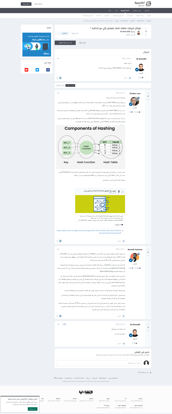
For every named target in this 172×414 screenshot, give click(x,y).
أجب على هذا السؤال (65, 42)
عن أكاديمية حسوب (113, 378)
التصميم (107, 15)
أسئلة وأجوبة (125, 10)
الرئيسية (147, 10)
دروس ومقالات (137, 10)
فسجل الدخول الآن (112, 355)
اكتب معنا (94, 378)
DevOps (98, 15)
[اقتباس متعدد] (130, 78)
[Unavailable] (90, 147)
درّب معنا (88, 378)
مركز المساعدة (59, 378)
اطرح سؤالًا (82, 42)
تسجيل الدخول (37, 4)
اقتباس (125, 78)
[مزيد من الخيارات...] (58, 58)
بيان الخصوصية (69, 378)
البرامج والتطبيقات (88, 15)
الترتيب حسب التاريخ (60, 85)
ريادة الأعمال (139, 15)
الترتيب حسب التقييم (70, 85)
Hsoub (68, 381)
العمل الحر (130, 15)
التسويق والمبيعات (118, 15)
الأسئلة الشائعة (102, 378)
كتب (116, 10)
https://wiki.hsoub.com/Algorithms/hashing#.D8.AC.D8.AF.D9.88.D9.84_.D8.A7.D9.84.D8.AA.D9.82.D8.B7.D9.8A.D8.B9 (89, 232)
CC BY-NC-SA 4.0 (88, 381)
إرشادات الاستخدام (79, 378)
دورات (109, 10)
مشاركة (74, 33)
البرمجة (149, 15)
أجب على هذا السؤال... (133, 363)
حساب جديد (26, 4)
